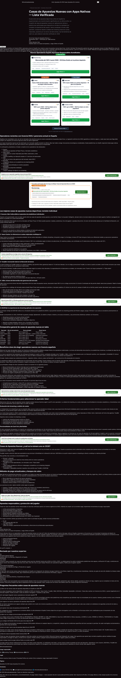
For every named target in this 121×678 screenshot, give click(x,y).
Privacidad (19, 658)
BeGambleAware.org (68, 131)
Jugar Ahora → (60, 71)
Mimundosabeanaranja (28, 2)
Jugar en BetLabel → (112, 255)
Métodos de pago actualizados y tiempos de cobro (106, 49)
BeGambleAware (19, 652)
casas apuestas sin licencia (84, 375)
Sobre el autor (12, 658)
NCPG (26, 652)
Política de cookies (27, 658)
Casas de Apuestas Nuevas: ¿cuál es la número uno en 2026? (74, 49)
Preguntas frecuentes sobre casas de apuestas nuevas (41, 51)
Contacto (55, 658)
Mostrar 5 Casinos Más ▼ (60, 128)
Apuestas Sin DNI (59, 2)
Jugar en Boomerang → (112, 175)
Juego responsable (47, 658)
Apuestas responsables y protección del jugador (13, 51)
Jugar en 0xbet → (112, 301)
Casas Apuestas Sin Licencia (71, 2)
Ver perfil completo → (6, 548)
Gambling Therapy (7, 652)
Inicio (53, 2)
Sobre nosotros (4, 658)
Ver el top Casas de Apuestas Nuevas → (39, 38)
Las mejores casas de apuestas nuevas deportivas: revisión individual (56, 48)
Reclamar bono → (81, 192)
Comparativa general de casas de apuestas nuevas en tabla (92, 48)
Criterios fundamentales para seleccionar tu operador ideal (42, 49)
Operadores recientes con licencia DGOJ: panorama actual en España (18, 48)
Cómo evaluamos (37, 658)
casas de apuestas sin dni (85, 433)
